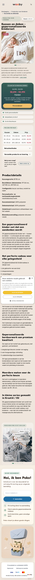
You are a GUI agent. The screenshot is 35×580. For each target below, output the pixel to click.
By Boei (29, 578)
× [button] (32, 278)
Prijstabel (17, 95)
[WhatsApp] (29, 574)
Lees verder (13, 288)
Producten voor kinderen (19, 11)
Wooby (12, 575)
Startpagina (5, 11)
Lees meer (23, 77)
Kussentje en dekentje (11, 13)
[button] (15, 65)
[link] (24, 431)
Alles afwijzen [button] (17, 297)
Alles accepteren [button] (17, 292)
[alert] (17, 290)
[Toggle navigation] (3, 4)
